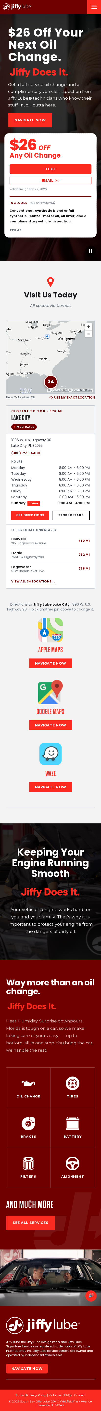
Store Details (71, 515)
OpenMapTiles (60, 390)
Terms (15, 230)
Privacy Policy (36, 1395)
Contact (80, 1395)
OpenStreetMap (82, 390)
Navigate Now (30, 120)
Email (48, 180)
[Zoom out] (88, 333)
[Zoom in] (88, 326)
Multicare (55, 1395)
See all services (30, 1222)
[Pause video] (90, 251)
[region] (50, 357)
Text (50, 169)
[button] (51, 382)
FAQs (68, 1395)
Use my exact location (74, 398)
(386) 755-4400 (25, 453)
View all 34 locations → (33, 581)
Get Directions (30, 515)
